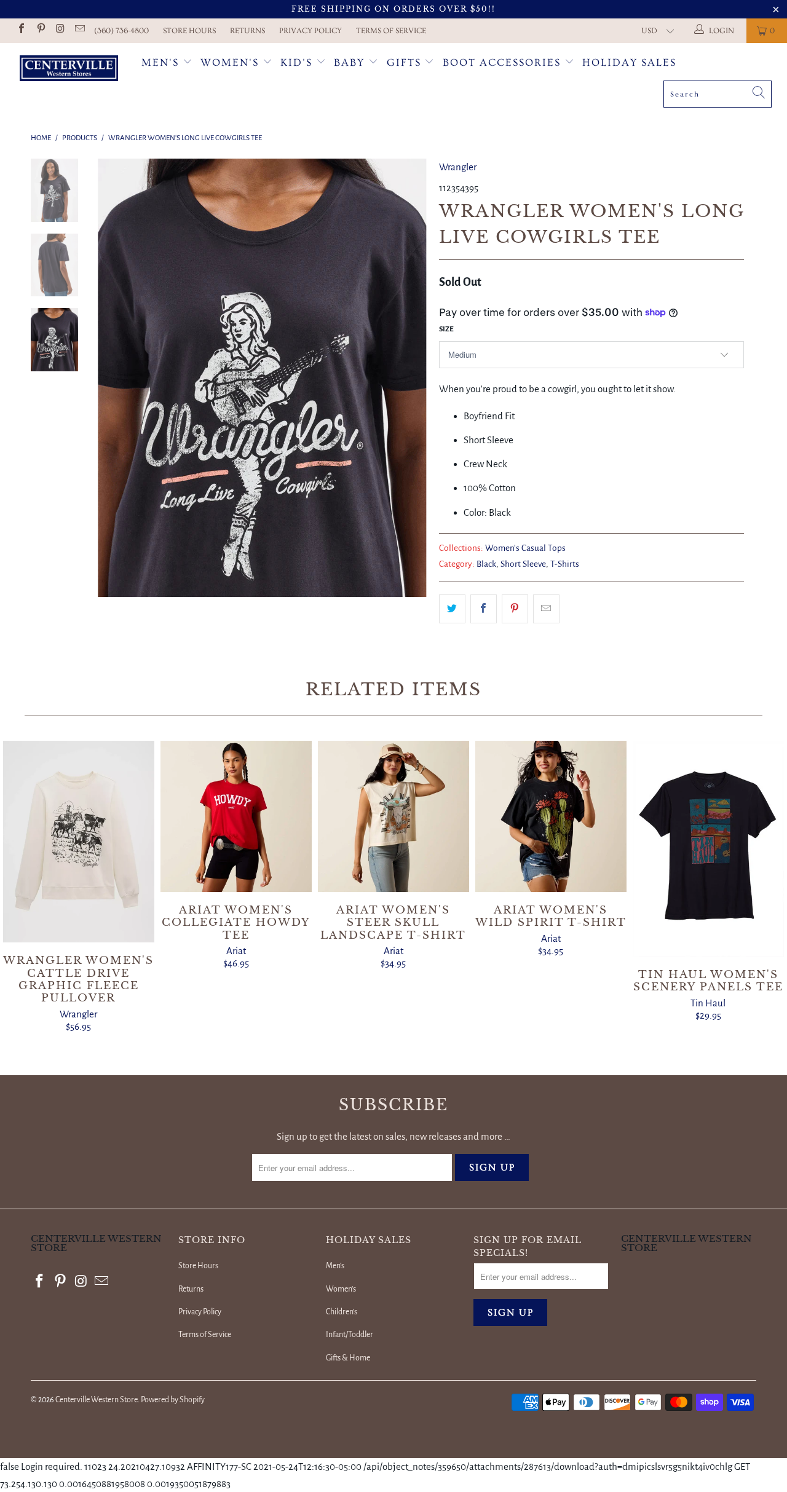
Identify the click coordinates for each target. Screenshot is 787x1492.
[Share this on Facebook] (483, 608)
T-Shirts (564, 564)
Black (486, 564)
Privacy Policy (310, 30)
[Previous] (115, 377)
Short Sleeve (523, 564)
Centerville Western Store (96, 1399)
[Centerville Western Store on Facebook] (20, 30)
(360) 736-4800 (121, 30)
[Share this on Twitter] (452, 608)
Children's (341, 1312)
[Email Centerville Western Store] (78, 30)
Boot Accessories (503, 62)
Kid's (296, 62)
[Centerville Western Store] (69, 70)
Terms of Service (391, 30)
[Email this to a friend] (546, 608)
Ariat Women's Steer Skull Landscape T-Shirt (393, 816)
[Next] (409, 377)
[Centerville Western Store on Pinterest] (39, 30)
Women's (229, 62)
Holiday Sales (629, 62)
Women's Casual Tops (525, 548)
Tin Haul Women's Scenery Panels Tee (708, 849)
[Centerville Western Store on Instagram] (59, 30)
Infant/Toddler (349, 1334)
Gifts (406, 62)
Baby (351, 62)
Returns (247, 30)
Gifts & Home (348, 1358)
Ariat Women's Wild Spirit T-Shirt (551, 816)
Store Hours (189, 30)
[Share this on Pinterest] (515, 608)
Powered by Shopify (173, 1399)
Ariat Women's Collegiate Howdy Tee (236, 816)
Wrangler (458, 167)
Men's (160, 62)
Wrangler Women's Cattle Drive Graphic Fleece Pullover (78, 841)
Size (446, 329)
